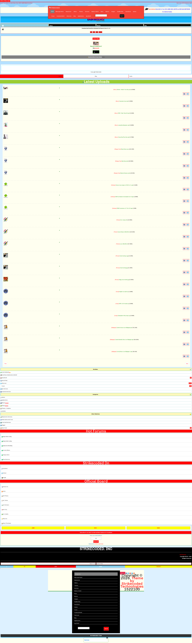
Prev (6, 363)
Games (134, 11)
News (102, 11)
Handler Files (120, 11)
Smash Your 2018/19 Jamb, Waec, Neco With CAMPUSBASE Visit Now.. (16, 3)
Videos (75, 11)
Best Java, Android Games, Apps (184, 3)
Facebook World (60, 16)
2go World (88, 16)
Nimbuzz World (95, 11)
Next (187, 363)
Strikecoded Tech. (99, 543)
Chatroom (69, 16)
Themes (81, 11)
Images (113, 11)
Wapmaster (68, 11)
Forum (52, 16)
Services (87, 11)
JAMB (33, 528)
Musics (107, 11)
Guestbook (128, 11)
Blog (75, 16)
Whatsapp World (59, 11)
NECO (95, 528)
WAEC (158, 528)
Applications (81, 16)
